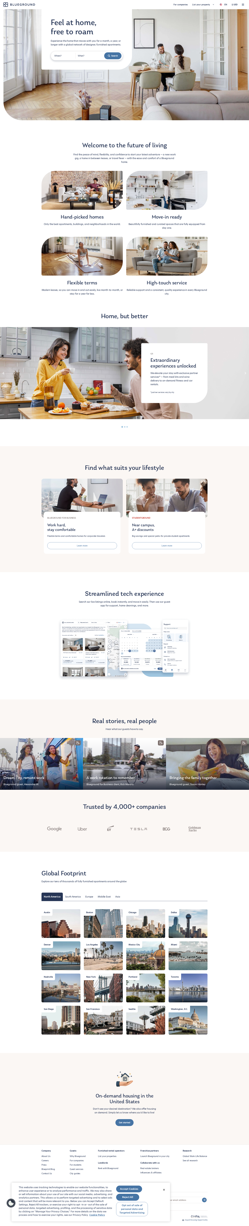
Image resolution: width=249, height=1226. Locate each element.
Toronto (175, 976)
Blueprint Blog (48, 1169)
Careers (45, 1160)
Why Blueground (77, 1156)
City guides (75, 1173)
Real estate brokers (149, 1168)
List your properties (107, 1156)
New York (91, 976)
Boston (89, 912)
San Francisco (93, 1009)
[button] (11, 1203)
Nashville (48, 976)
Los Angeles (92, 944)
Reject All (127, 1197)
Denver (47, 944)
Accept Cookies (129, 1189)
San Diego (49, 1009)
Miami (174, 944)
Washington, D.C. (179, 1009)
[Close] (164, 1190)
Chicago (132, 912)
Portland (133, 976)
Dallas (174, 912)
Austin (47, 912)
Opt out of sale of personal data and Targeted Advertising (132, 1209)
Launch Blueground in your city (154, 1156)
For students (75, 1164)
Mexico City (134, 944)
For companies (180, 4)
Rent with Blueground (108, 1168)
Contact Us (47, 1173)
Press (44, 1164)
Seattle (132, 1009)
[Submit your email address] (204, 1200)
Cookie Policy (97, 1215)
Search (114, 55)
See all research (190, 1160)
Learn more (82, 545)
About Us (46, 1156)
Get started (124, 1122)
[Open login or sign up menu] (243, 4)
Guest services (76, 1169)
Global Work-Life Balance (195, 1156)
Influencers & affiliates (151, 1172)
